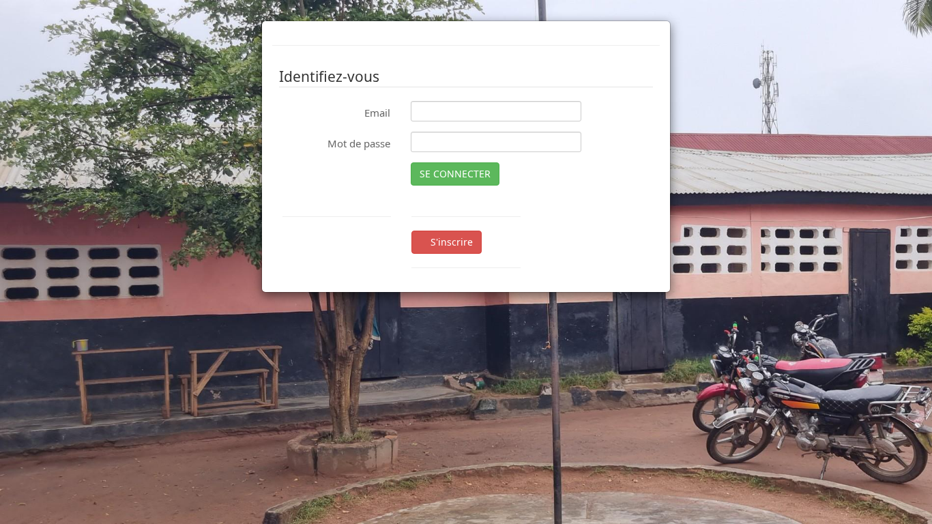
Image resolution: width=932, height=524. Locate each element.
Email (377, 112)
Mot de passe (358, 143)
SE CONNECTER (455, 173)
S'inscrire (450, 241)
